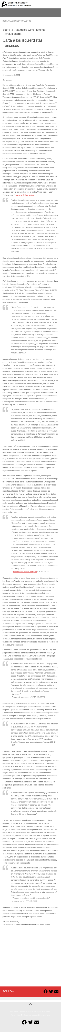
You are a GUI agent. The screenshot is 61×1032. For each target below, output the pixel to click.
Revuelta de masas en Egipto (25, 572)
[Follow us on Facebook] (46, 991)
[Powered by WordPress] (21, 1015)
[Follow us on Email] (56, 991)
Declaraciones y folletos (17, 21)
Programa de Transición (24, 195)
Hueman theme (44, 1015)
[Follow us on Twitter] (51, 991)
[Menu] (57, 12)
